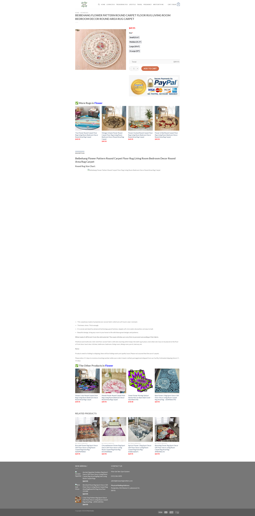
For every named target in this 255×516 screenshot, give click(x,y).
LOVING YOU (110, 4)
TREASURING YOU (122, 4)
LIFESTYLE (132, 4)
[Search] (99, 4)
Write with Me (158, 4)
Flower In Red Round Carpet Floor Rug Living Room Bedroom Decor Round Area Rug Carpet (166, 135)
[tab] (79, 153)
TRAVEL (139, 4)
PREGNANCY (147, 4)
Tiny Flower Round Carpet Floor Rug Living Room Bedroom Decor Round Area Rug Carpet (86, 135)
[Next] (179, 126)
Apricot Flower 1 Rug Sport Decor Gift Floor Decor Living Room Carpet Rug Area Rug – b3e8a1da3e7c (139, 448)
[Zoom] (78, 67)
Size (131, 33)
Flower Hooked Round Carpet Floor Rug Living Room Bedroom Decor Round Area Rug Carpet (140, 135)
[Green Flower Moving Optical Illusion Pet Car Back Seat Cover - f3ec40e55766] (140, 381)
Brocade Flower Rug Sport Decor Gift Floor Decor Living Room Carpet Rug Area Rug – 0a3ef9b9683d (86, 448)
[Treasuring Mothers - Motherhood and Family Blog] (85, 4)
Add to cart (150, 68)
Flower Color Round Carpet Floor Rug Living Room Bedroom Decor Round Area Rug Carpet (86, 397)
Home (103, 4)
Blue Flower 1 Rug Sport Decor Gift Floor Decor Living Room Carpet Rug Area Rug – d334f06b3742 (167, 397)
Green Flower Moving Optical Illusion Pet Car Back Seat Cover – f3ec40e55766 (139, 397)
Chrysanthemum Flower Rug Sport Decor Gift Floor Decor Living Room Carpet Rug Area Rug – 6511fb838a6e (113, 448)
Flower (98, 102)
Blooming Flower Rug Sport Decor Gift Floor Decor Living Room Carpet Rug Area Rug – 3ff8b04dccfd (166, 448)
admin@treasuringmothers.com (122, 481)
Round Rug (84, 12)
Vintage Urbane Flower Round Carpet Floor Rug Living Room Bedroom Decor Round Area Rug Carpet (113, 136)
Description (79, 153)
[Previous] (75, 126)
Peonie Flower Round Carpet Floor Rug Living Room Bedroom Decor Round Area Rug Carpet (113, 397)
